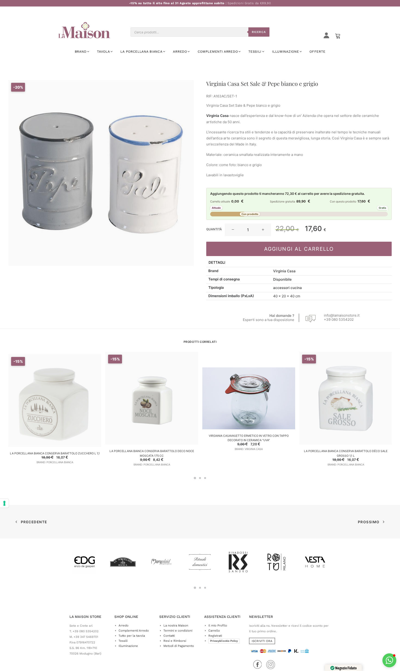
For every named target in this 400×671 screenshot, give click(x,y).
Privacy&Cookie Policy (224, 640)
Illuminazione (128, 646)
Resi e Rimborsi (174, 640)
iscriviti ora (262, 641)
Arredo (123, 625)
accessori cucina (287, 288)
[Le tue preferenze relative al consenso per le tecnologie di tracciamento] (4, 503)
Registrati (215, 635)
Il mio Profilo (217, 625)
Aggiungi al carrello (299, 249)
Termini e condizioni (177, 630)
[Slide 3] (205, 478)
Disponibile (282, 279)
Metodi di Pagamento (178, 646)
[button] (232, 229)
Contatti (169, 635)
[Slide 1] (194, 478)
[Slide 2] (200, 478)
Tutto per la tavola (132, 635)
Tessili (123, 640)
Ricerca (259, 32)
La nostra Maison (175, 625)
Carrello (214, 630)
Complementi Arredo (134, 630)
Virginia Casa (284, 271)
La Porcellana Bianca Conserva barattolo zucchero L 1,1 (55, 453)
